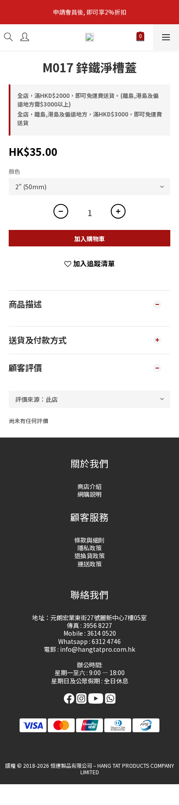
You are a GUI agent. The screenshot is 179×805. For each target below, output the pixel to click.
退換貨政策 (89, 555)
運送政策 (89, 563)
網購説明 (89, 494)
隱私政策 (89, 547)
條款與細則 (89, 540)
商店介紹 (89, 486)
